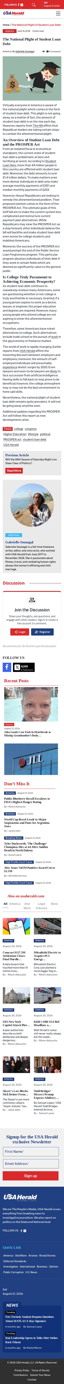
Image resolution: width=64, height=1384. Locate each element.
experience (10, 367)
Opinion (53, 1266)
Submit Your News (40, 1375)
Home (6, 24)
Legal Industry (41, 906)
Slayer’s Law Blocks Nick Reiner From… (15, 1092)
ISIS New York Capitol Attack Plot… (16, 1023)
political (45, 434)
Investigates (10, 1266)
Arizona (33, 1255)
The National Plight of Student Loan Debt (36, 24)
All (5, 903)
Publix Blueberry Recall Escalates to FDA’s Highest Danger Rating (27, 800)
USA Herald (27, 350)
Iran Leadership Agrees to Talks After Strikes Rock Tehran (31, 1340)
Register (42, 632)
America (9, 31)
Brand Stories (47, 1255)
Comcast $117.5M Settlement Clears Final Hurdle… (14, 956)
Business (42, 1266)
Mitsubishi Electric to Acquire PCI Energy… (47, 956)
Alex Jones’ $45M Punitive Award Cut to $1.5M (29, 869)
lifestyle (33, 434)
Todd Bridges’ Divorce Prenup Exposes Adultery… (46, 1094)
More (54, 903)
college (18, 428)
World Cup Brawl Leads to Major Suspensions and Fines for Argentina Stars (26, 823)
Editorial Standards (14, 1261)
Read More (14, 470)
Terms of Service (40, 1370)
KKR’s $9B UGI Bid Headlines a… (46, 1023)
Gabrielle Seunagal (24, 51)
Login (20, 632)
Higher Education (14, 434)
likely (53, 371)
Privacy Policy (22, 1370)
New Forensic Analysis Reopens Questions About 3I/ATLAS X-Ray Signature (29, 1319)
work (54, 336)
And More (27, 906)
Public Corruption (13, 1272)
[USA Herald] (14, 13)
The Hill (38, 125)
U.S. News (31, 1272)
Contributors (21, 1375)
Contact (32, 1379)
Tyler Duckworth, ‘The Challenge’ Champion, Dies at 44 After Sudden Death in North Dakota (26, 847)
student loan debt (34, 439)
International (27, 1266)
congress (31, 428)
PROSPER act (12, 439)
